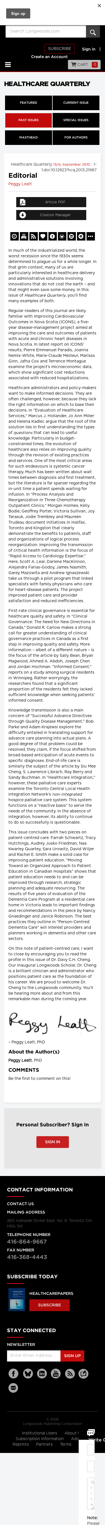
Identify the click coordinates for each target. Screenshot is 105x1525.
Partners (45, 1445)
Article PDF (55, 202)
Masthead (28, 137)
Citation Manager (55, 215)
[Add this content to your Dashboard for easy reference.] (43, 236)
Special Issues (75, 120)
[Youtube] (56, 1374)
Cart (86, 65)
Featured (28, 102)
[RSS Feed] (70, 1374)
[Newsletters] (14, 1388)
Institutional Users (40, 1433)
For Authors (76, 137)
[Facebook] (14, 1374)
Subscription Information (40, 1439)
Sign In (52, 1142)
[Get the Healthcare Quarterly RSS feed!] (33, 236)
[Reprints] (14, 236)
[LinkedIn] (42, 1374)
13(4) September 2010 (72, 164)
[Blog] (83, 1377)
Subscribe (59, 49)
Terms (66, 1445)
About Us (73, 1433)
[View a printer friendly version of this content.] (24, 236)
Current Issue (75, 102)
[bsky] (28, 1374)
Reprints (21, 1445)
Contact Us (20, 1204)
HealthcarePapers (51, 1293)
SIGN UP (72, 1356)
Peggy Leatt (20, 184)
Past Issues (28, 120)
